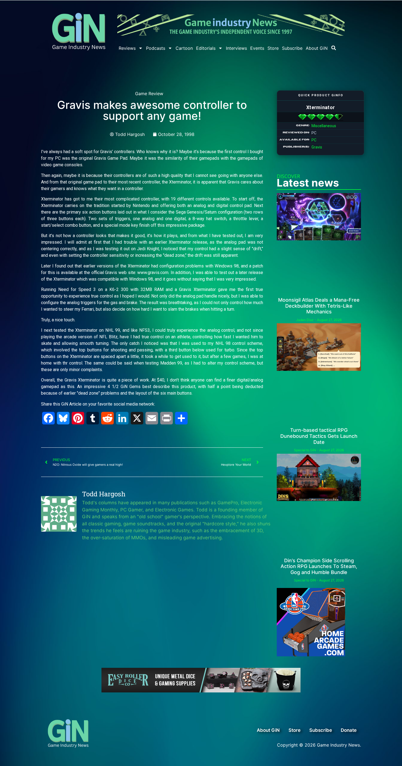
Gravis (316, 147)
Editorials (205, 48)
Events (257, 48)
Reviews (127, 48)
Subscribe (292, 48)
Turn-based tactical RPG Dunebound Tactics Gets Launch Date (318, 436)
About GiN (317, 48)
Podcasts (155, 48)
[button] (333, 48)
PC (313, 140)
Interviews (236, 48)
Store (273, 48)
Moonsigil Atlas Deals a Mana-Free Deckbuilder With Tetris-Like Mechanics (319, 305)
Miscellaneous (323, 126)
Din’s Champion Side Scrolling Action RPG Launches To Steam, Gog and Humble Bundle (319, 566)
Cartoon (184, 48)
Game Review (149, 93)
